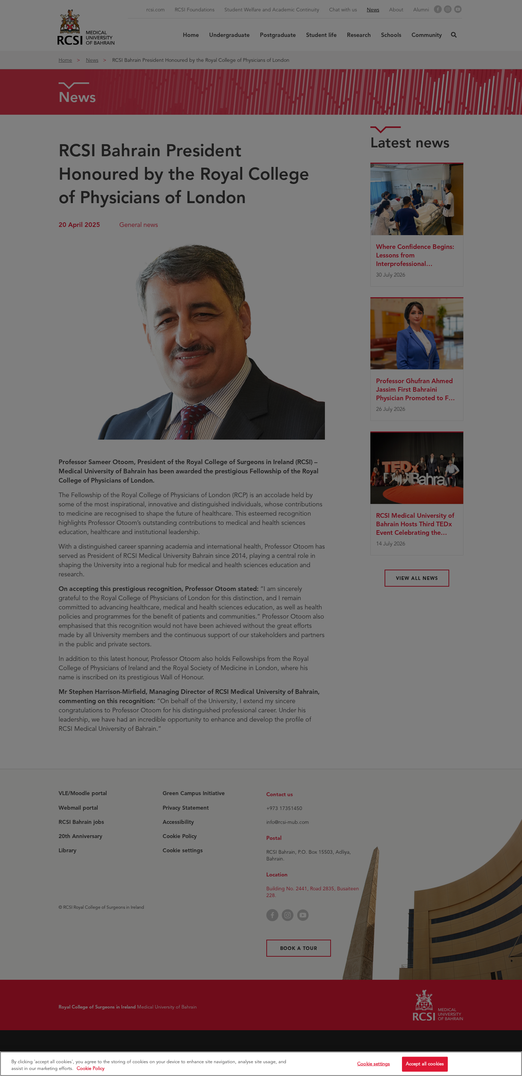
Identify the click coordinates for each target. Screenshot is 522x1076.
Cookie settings (373, 1064)
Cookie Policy (90, 1068)
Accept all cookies (425, 1064)
